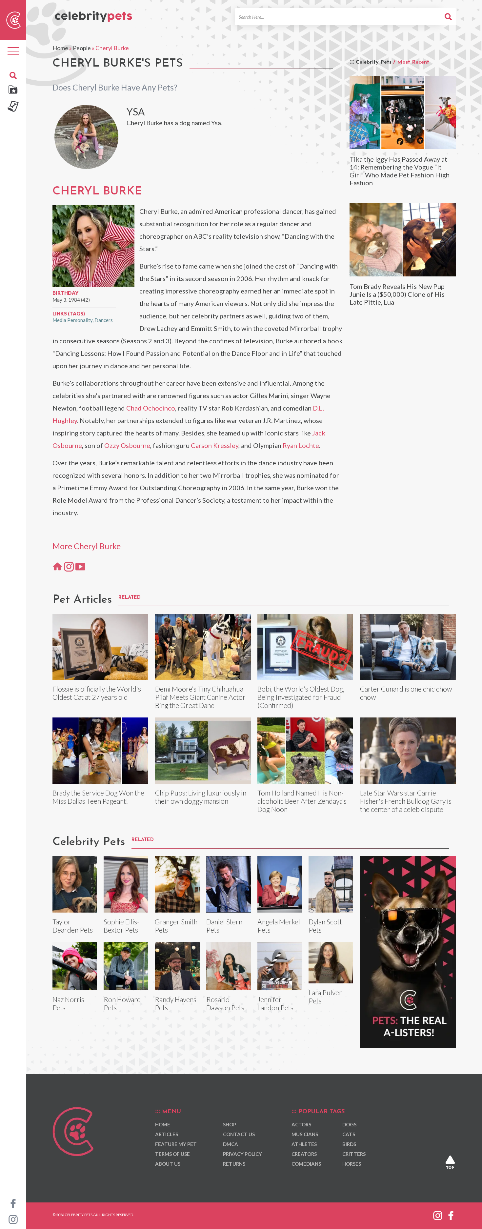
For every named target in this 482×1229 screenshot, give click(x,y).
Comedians (306, 1164)
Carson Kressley (214, 445)
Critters (354, 1154)
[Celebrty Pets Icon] (13, 19)
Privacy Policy (242, 1154)
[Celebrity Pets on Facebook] (13, 1202)
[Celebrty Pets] (93, 13)
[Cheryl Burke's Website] (57, 566)
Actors (301, 1124)
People (82, 47)
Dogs (349, 1124)
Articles (166, 1134)
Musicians (304, 1134)
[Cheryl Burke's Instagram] (69, 566)
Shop (229, 1124)
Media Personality (72, 320)
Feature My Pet (176, 1144)
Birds (349, 1144)
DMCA (230, 1144)
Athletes (304, 1144)
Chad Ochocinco (150, 408)
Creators (304, 1154)
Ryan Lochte (301, 445)
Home (60, 47)
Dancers (103, 320)
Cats (348, 1134)
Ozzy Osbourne (127, 445)
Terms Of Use (172, 1154)
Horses (351, 1164)
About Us (167, 1164)
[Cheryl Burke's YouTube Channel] (80, 566)
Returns (234, 1164)
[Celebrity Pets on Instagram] (13, 1218)
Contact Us (239, 1134)
